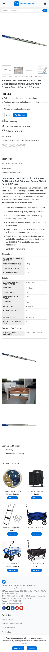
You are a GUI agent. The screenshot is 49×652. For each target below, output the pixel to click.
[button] (4, 3)
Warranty (9, 450)
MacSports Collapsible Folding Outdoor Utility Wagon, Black (36, 564)
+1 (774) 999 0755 (14, 601)
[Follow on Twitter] (13, 608)
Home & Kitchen (7, 619)
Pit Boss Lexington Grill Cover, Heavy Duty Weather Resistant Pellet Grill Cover (36, 491)
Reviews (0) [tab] (6, 168)
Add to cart (20, 115)
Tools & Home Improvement (18, 77)
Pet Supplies (6, 632)
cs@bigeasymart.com (15, 604)
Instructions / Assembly (15, 454)
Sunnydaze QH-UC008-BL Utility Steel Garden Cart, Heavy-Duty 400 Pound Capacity (12, 564)
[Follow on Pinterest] (17, 608)
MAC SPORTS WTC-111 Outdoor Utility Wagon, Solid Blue (36, 527)
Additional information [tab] (12, 164)
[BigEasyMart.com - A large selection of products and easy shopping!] (24, 3)
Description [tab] (7, 159)
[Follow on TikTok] (8, 608)
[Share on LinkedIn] (24, 145)
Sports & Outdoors (8, 628)
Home (4, 77)
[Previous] (5, 40)
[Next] (43, 40)
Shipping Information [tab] (11, 173)
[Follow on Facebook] (4, 608)
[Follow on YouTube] (21, 608)
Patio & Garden (36, 77)
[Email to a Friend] (16, 145)
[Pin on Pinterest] (20, 145)
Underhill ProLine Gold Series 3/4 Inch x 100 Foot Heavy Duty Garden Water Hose (12, 491)
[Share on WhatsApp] (4, 145)
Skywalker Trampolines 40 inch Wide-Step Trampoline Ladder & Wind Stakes (12, 527)
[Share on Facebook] (8, 145)
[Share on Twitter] (12, 145)
